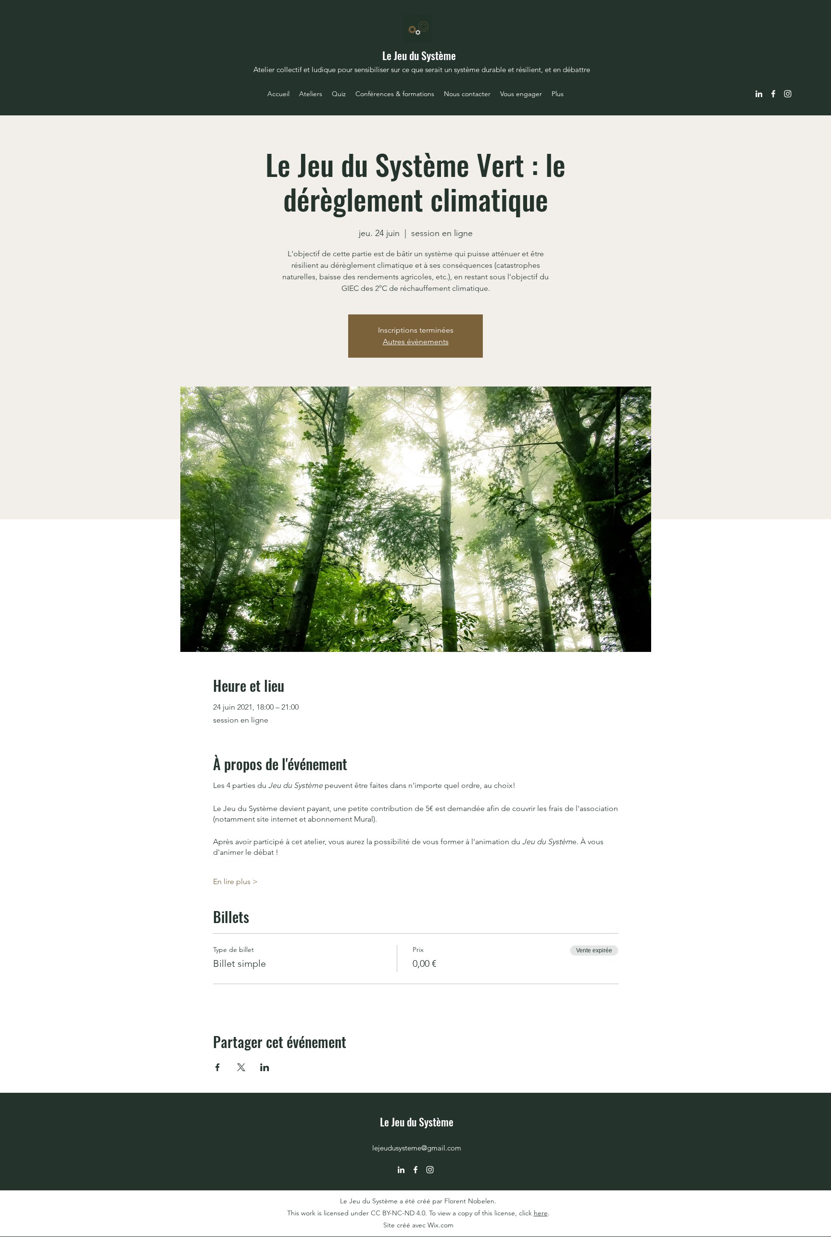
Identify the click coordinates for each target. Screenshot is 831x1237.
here (541, 1213)
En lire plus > (235, 881)
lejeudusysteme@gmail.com (416, 1147)
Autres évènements (416, 341)
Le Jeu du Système (419, 55)
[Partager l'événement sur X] (241, 1067)
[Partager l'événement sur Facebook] (217, 1067)
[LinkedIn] (759, 94)
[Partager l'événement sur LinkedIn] (264, 1067)
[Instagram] (788, 94)
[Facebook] (773, 94)
